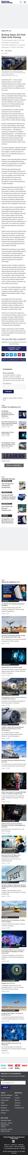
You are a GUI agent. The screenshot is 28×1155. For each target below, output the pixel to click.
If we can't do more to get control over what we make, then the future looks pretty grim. (14, 765)
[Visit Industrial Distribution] (3, 1068)
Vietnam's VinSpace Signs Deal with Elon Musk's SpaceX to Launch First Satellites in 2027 (14, 886)
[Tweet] (15, 354)
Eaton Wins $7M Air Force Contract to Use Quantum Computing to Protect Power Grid (13, 951)
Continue (8, 391)
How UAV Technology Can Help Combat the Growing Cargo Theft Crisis (9, 423)
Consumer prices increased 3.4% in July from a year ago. (13, 830)
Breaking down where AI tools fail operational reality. (11, 860)
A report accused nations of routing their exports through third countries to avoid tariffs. (13, 797)
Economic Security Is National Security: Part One (13, 761)
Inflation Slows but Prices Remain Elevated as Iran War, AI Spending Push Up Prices (13, 825)
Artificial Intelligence (8, 821)
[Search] (20, 2)
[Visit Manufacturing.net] (10, 1068)
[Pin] (19, 354)
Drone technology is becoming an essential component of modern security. (14, 640)
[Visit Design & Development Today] (3, 1065)
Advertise (21, 1144)
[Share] (7, 354)
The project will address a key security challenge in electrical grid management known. (13, 957)
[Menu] (24, 2)
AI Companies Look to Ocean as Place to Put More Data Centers (8, 444)
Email (2, 1079)
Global (4, 789)
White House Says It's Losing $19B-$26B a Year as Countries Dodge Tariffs (14, 792)
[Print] (3, 354)
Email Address (7, 383)
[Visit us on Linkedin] (13, 1141)
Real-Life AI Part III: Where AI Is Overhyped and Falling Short (11, 856)
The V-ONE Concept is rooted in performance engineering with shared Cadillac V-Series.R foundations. (12, 734)
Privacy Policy (9, 1146)
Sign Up (5, 1087)
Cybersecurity (6, 632)
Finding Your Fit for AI (8, 983)
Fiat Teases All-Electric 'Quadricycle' (7, 508)
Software (5, 724)
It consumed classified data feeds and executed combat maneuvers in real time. (13, 1018)
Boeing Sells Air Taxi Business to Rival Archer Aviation (13, 921)
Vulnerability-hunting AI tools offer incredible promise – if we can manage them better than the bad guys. (12, 987)
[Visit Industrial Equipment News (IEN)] (17, 1065)
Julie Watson (8, 50)
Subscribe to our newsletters (14, 348)
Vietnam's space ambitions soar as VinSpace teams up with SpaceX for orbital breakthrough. (14, 892)
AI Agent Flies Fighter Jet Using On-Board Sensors (12, 1014)
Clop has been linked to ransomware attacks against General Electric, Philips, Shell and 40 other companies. (14, 671)
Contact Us (14, 1144)
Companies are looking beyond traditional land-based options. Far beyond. (13, 702)
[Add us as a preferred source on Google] (23, 354)
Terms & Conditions (19, 1146)
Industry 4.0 (6, 31)
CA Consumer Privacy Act (12, 1148)
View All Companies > (14, 465)
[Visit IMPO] (24, 1065)
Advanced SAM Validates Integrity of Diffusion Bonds (9, 497)
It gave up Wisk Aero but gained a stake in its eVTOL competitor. (13, 925)
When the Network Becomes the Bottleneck (11, 1043)
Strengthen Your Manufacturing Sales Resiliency (8, 414)
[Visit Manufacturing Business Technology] (17, 1068)
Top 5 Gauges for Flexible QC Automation (8, 485)
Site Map (22, 1148)
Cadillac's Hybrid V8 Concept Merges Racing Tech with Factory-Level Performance (13, 728)
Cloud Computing (7, 694)
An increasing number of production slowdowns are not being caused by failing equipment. (14, 1048)
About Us (6, 1144)
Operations (5, 757)
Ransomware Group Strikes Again (7, 433)
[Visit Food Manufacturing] (10, 1065)
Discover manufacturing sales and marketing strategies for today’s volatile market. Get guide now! (13, 609)
